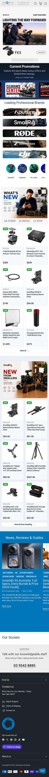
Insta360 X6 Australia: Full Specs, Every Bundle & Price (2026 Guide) (20, 584)
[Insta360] (11, 169)
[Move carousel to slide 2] (17, 59)
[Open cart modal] (40, 3)
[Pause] (35, 60)
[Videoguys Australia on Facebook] (3, 740)
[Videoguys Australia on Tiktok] (19, 740)
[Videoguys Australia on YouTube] (23, 740)
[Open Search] (35, 3)
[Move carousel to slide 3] (21, 59)
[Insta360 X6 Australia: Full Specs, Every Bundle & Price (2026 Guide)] (21, 556)
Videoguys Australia (22, 765)
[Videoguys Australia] (16, 3)
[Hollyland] (22, 169)
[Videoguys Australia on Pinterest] (11, 740)
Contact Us (10, 710)
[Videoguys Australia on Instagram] (15, 740)
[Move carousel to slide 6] (31, 59)
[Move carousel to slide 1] (14, 59)
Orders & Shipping (13, 706)
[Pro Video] (34, 169)
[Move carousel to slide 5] (28, 59)
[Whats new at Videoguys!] (24, 205)
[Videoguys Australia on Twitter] (7, 740)
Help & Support (12, 701)
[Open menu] (45, 3)
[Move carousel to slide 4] (24, 59)
